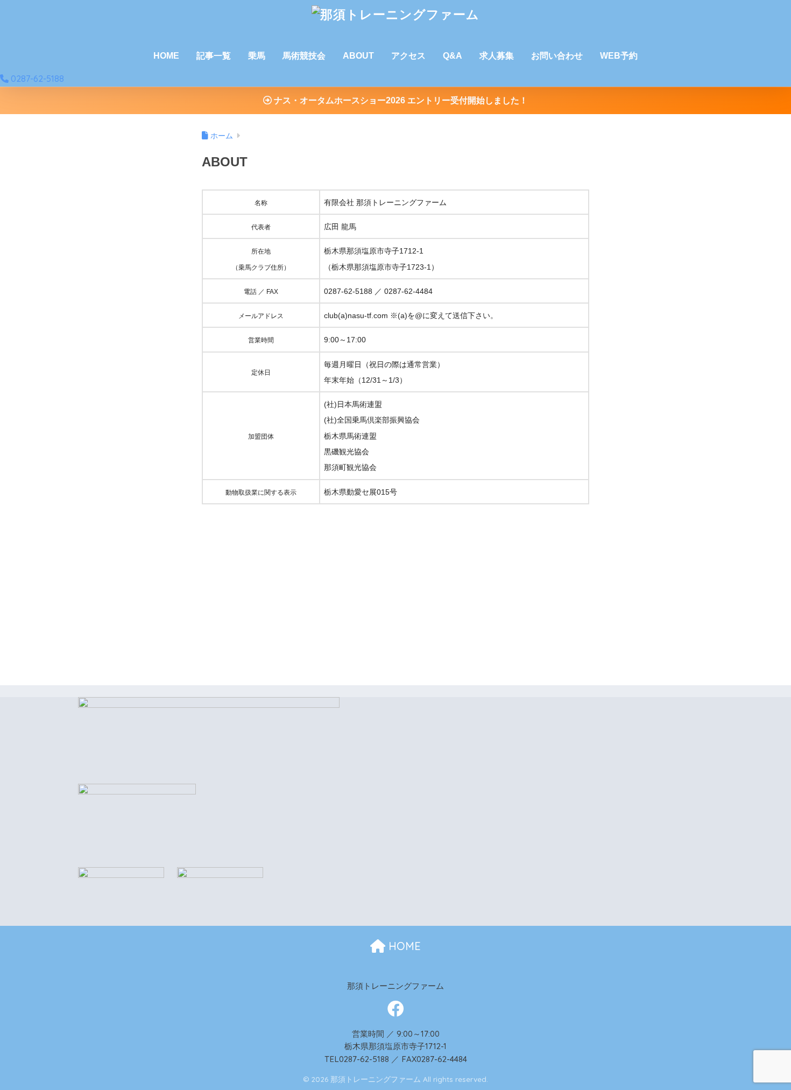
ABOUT (358, 55)
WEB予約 (619, 55)
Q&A (452, 55)
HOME (166, 55)
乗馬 (256, 55)
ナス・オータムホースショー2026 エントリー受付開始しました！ (400, 100)
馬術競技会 (304, 55)
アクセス (408, 55)
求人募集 (496, 55)
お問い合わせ (557, 55)
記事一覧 (213, 55)
